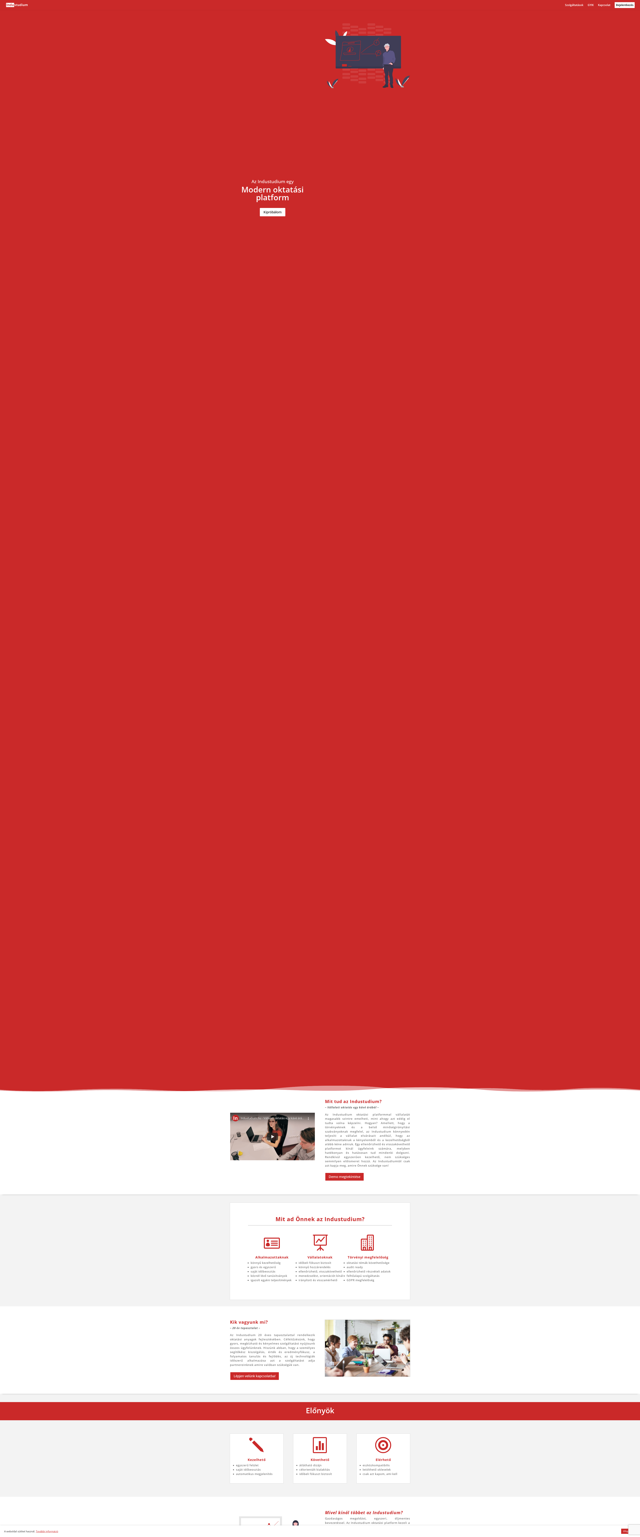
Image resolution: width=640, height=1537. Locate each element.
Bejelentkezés (625, 5)
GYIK (591, 5)
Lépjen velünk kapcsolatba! (255, 1376)
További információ (47, 1531)
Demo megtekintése (344, 1176)
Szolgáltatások (574, 5)
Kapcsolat (604, 5)
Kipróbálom (273, 212)
